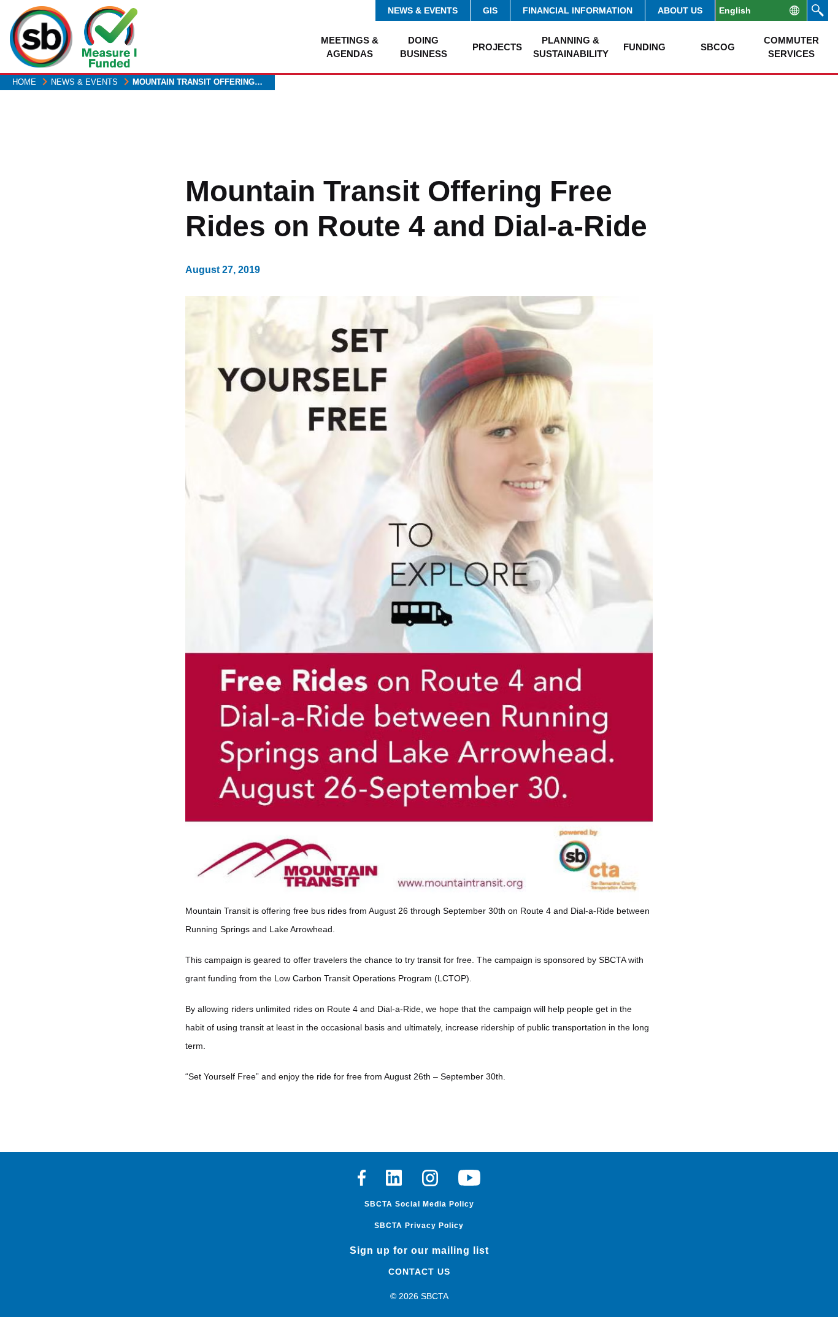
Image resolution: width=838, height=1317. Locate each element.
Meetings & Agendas (350, 46)
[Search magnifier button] (817, 10)
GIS (490, 10)
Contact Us (419, 1271)
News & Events (423, 10)
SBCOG (718, 47)
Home (24, 82)
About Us (680, 10)
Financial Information (577, 10)
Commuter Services (791, 46)
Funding (644, 47)
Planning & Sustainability (570, 46)
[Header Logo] (41, 37)
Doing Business (423, 46)
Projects (497, 47)
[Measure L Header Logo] (109, 37)
